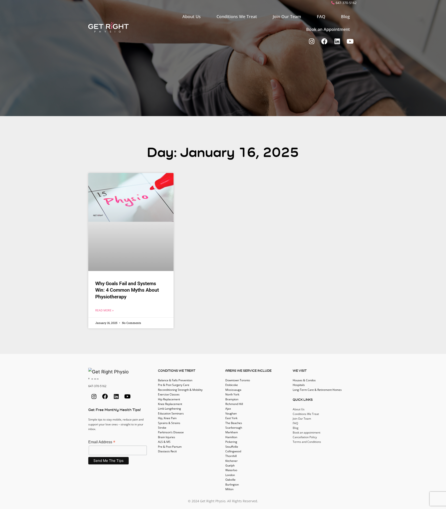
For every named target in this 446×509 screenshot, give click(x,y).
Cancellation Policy (305, 437)
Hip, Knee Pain (167, 418)
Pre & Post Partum (170, 447)
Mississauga (233, 390)
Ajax (228, 409)
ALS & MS (164, 442)
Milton (229, 489)
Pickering (231, 442)
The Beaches (233, 423)
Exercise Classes (169, 394)
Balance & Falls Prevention (175, 380)
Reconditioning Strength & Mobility (180, 390)
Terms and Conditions (307, 442)
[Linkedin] (337, 41)
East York (231, 418)
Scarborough (233, 428)
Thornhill (231, 456)
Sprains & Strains (169, 423)
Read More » (104, 310)
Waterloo (231, 470)
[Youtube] (350, 41)
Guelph (230, 465)
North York (232, 394)
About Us (191, 16)
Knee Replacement (170, 404)
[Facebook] (324, 41)
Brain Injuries (166, 437)
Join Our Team (287, 16)
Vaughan (231, 413)
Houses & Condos (304, 380)
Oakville (230, 480)
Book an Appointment (328, 29)
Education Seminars (171, 413)
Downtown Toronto (237, 380)
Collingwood (233, 451)
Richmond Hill (234, 404)
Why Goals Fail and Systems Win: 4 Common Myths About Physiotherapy (127, 290)
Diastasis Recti (167, 451)
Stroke (162, 428)
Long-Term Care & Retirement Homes (317, 390)
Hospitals (299, 385)
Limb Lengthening (169, 409)
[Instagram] (311, 41)
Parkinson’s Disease (171, 432)
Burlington (232, 484)
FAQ (321, 16)
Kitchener (231, 461)
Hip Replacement (169, 399)
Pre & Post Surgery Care (173, 385)
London (230, 475)
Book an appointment (306, 432)
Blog (345, 16)
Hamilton (231, 437)
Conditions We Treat (236, 16)
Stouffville (231, 447)
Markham (231, 432)
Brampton (231, 399)
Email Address (101, 442)
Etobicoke (231, 385)
